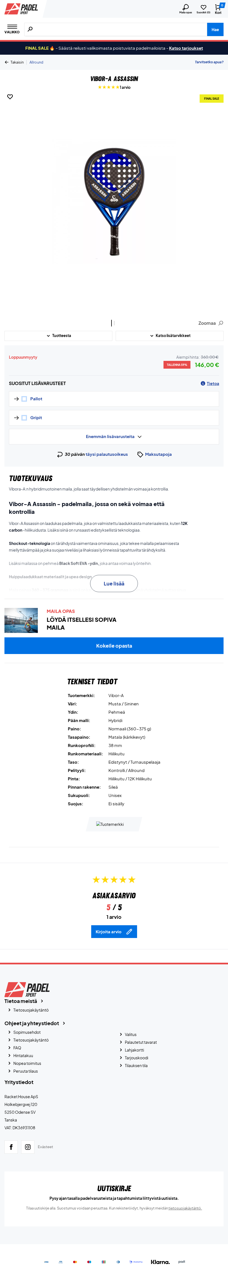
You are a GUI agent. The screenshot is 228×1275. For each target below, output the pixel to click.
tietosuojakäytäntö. (185, 1208)
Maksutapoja (158, 454)
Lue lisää (114, 583)
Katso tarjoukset (186, 48)
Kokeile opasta (114, 645)
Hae (215, 29)
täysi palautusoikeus (107, 454)
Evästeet (45, 1147)
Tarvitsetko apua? (209, 62)
